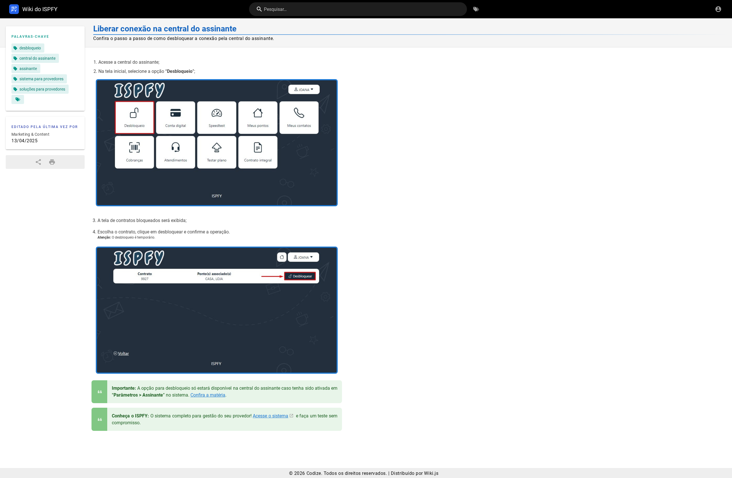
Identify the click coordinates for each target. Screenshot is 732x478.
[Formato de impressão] (52, 162)
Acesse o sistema (270, 416)
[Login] (718, 9)
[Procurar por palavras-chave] (476, 9)
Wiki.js (431, 473)
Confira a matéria (207, 395)
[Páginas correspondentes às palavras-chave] (17, 99)
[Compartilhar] (38, 162)
